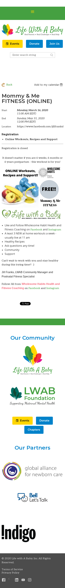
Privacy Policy (10, 572)
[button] (12, 47)
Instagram (54, 229)
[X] (10, 580)
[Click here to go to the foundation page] (32, 411)
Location (6, 126)
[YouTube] (23, 580)
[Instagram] (30, 580)
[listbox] (48, 85)
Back (9, 84)
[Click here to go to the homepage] (32, 375)
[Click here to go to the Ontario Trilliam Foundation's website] (32, 479)
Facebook (36, 229)
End (4, 118)
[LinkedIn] (17, 580)
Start (4, 110)
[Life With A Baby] (32, 36)
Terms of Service (12, 569)
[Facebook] (4, 580)
